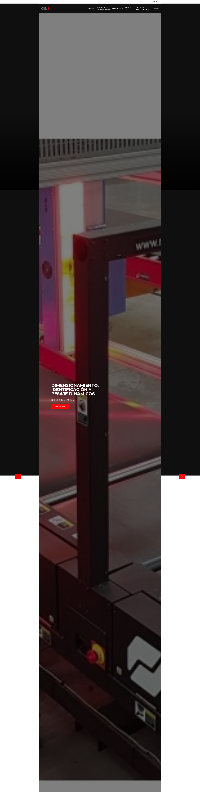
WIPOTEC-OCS (117, 8)
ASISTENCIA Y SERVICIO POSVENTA (142, 8)
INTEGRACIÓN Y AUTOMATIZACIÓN (103, 8)
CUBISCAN (90, 8)
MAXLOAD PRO (128, 8)
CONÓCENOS (60, 406)
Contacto (156, 1)
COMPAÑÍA (155, 8)
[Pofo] (45, 8)
